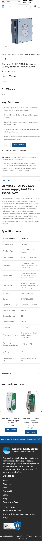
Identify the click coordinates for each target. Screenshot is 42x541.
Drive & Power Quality (27, 157)
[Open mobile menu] (39, 6)
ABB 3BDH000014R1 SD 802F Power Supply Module (11, 420)
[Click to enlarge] (5, 46)
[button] (11, 430)
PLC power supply (13, 168)
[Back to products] (5, 59)
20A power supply (12, 163)
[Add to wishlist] (17, 391)
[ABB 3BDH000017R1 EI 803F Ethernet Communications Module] (31, 402)
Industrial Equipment (15, 54)
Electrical (5, 159)
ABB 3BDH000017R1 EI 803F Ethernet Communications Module (31, 421)
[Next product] (8, 59)
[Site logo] (8, 6)
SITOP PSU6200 (23, 171)
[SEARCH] (28, 6)
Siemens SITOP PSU (9, 171)
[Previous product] (3, 59)
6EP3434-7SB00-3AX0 (10, 166)
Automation (15, 157)
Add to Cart (19, 145)
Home (4, 54)
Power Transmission (32, 54)
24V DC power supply (26, 163)
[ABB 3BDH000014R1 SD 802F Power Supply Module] (11, 402)
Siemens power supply (28, 168)
